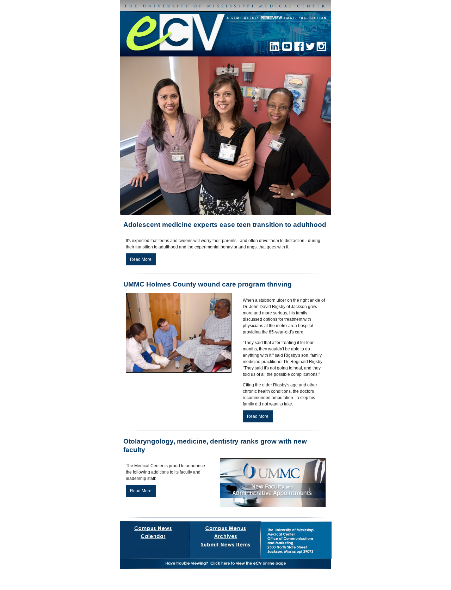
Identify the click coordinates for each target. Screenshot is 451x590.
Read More (141, 259)
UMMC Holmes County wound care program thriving (207, 284)
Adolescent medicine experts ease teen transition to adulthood (224, 224)
